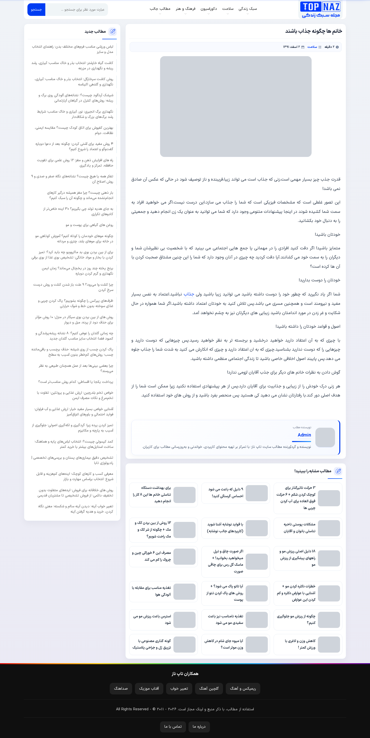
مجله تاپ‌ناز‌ (320, 9)
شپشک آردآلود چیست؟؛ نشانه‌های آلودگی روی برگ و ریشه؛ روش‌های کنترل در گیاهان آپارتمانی (76, 98)
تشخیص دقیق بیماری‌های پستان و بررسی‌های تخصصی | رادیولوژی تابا (72, 460)
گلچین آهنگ (209, 689)
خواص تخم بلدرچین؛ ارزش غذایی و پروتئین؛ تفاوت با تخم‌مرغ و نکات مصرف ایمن (75, 395)
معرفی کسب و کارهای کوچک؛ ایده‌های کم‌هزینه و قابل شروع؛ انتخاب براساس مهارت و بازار (74, 476)
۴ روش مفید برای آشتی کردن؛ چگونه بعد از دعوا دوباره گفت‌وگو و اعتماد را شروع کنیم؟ (74, 146)
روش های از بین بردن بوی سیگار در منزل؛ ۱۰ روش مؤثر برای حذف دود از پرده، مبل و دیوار (74, 319)
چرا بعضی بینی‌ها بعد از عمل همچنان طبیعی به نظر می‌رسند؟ (76, 368)
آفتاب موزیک (149, 689)
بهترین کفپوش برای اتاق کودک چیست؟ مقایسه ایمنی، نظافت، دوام (74, 130)
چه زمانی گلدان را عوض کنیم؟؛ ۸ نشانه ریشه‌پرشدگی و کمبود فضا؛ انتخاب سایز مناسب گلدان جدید (74, 335)
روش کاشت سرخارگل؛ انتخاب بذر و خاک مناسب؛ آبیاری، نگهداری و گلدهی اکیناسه (73, 81)
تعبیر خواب (179, 689)
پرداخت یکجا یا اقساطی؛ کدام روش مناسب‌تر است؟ (75, 381)
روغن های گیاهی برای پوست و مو (89, 225)
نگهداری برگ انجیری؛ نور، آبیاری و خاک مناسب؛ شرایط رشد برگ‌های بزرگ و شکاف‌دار (75, 114)
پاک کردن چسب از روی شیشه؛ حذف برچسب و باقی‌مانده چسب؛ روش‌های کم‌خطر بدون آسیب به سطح (72, 352)
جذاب (189, 294)
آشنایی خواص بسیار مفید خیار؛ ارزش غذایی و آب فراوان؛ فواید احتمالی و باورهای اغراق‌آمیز (73, 411)
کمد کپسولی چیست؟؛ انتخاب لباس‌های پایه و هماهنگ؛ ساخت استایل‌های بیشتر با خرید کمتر (73, 444)
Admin (304, 435)
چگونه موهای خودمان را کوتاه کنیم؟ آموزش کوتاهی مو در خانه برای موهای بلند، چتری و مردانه (74, 238)
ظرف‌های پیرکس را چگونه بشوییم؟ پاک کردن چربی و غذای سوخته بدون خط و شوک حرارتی (75, 303)
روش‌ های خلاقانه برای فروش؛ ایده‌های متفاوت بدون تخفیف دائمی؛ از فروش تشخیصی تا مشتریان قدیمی (75, 492)
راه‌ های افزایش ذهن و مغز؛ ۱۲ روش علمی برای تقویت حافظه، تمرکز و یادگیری (75, 162)
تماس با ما (173, 727)
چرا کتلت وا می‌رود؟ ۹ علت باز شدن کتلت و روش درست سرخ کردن (73, 287)
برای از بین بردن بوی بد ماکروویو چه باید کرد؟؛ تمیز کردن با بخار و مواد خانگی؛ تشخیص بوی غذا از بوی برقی (72, 254)
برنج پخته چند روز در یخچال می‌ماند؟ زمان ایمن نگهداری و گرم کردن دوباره (77, 271)
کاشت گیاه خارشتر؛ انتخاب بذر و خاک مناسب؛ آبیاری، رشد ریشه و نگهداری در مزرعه (72, 65)
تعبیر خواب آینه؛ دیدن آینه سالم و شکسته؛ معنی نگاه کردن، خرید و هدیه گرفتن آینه (75, 509)
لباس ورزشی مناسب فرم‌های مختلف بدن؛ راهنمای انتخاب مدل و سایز (72, 49)
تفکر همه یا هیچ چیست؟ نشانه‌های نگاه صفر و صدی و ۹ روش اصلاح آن (72, 179)
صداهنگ (121, 689)
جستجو (36, 9)
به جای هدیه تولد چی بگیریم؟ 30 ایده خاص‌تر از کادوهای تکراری (78, 211)
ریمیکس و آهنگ (243, 689)
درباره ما (199, 727)
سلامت (312, 47)
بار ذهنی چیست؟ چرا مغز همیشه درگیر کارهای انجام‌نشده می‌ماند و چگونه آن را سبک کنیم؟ (80, 195)
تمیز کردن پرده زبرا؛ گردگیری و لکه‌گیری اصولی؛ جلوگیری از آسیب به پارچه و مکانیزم (72, 428)
